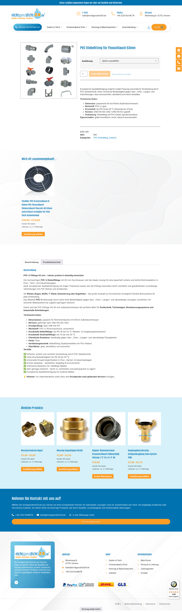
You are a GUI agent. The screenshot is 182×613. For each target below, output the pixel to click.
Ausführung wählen (33, 234)
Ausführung (87, 61)
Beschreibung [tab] (32, 262)
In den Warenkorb (99, 74)
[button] (72, 46)
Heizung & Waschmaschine (103, 27)
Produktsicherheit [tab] (51, 262)
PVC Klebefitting (100, 138)
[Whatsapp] (16, 582)
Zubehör (113, 138)
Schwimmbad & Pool (75, 27)
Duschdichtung (129, 27)
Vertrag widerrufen (91, 609)
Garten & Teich (53, 27)
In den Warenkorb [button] (103, 476)
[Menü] (178, 581)
